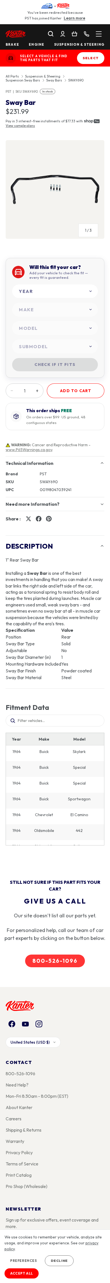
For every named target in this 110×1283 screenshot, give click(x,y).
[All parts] (98, 33)
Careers (13, 1118)
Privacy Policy (19, 1152)
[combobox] (55, 291)
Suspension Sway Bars (23, 80)
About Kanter (19, 1107)
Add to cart (75, 390)
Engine (36, 44)
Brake (12, 44)
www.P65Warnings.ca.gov (29, 449)
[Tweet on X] (28, 518)
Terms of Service (22, 1164)
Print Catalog (19, 1175)
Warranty (15, 1141)
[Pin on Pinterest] (48, 518)
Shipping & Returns (23, 1130)
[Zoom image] (55, 189)
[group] (55, 191)
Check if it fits (54, 364)
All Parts (12, 76)
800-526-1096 (55, 960)
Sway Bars (54, 80)
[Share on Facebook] (38, 518)
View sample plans (20, 125)
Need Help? (17, 1085)
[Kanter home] (11, 58)
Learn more (74, 18)
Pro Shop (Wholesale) (26, 1186)
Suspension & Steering (79, 44)
